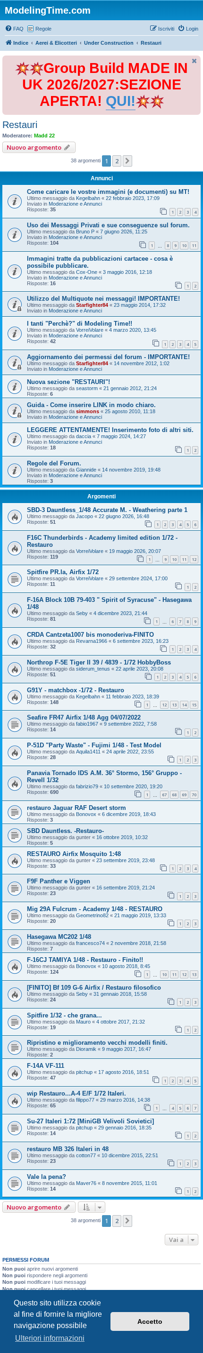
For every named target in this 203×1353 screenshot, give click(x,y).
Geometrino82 (92, 915)
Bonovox (86, 814)
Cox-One (86, 272)
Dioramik (86, 1049)
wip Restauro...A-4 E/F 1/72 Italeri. (76, 1093)
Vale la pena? (46, 1176)
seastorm (87, 388)
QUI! (120, 101)
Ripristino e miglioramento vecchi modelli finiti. (97, 1042)
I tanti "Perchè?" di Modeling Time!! (79, 323)
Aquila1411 (88, 751)
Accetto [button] (149, 1321)
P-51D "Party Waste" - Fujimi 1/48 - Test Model (94, 745)
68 (174, 795)
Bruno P (85, 231)
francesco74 (90, 943)
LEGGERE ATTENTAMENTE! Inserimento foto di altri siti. (110, 429)
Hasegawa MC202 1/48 (59, 936)
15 (194, 705)
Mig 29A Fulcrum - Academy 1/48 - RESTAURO (94, 909)
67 (164, 795)
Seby (82, 613)
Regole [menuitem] (43, 29)
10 (184, 245)
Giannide (86, 469)
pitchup (84, 1072)
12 (194, 559)
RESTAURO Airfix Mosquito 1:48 (74, 853)
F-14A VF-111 (45, 1065)
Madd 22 (44, 135)
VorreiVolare (89, 330)
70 (194, 795)
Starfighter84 (92, 305)
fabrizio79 (87, 786)
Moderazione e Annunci (75, 204)
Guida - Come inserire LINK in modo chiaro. (91, 404)
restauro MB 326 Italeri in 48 (68, 1149)
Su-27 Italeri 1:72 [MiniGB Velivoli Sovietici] (90, 1121)
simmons (87, 411)
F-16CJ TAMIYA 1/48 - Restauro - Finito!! (85, 959)
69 (184, 795)
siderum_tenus (93, 669)
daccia (83, 436)
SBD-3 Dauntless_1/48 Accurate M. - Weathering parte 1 (107, 509)
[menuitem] (14, 28)
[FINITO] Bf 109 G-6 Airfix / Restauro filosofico (94, 987)
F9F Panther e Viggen (58, 881)
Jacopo (84, 516)
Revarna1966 (91, 641)
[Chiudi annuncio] (194, 60)
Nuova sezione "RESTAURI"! (68, 381)
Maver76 (86, 1183)
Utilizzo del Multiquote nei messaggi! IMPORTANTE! (103, 298)
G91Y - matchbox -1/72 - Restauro (75, 690)
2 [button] (116, 161)
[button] (127, 161)
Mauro (83, 1022)
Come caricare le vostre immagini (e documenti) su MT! (108, 191)
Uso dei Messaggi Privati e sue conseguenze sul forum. (108, 225)
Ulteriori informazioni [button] (50, 1338)
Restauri (19, 125)
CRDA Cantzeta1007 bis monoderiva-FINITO (90, 634)
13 (174, 705)
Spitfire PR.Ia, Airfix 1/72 (63, 572)
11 (194, 245)
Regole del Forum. (54, 463)
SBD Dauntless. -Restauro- (65, 830)
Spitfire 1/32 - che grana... (64, 1015)
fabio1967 (87, 724)
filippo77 (85, 1100)
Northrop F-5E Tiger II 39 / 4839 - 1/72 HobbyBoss (99, 662)
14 (184, 705)
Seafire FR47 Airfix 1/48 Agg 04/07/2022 (84, 717)
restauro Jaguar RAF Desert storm (76, 807)
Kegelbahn (88, 198)
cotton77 (86, 1155)
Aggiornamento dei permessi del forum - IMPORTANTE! (108, 356)
